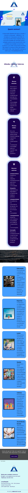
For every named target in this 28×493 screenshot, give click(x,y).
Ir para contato (14, 456)
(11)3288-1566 (10, 477)
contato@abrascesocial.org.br (12, 476)
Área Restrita (3, 461)
